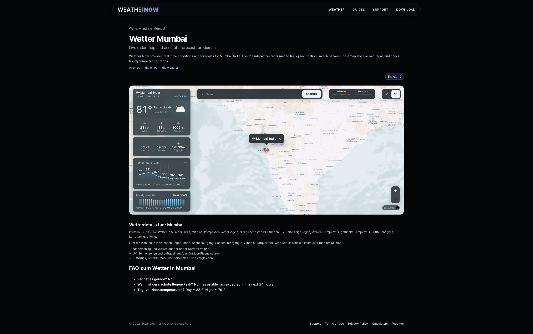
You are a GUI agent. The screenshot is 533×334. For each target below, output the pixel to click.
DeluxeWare (183, 323)
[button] (266, 150)
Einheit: (395, 76)
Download (405, 9)
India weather (169, 67)
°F (395, 94)
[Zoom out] (395, 199)
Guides (358, 9)
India (145, 28)
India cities (150, 67)
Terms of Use (334, 323)
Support (380, 9)
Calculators (380, 323)
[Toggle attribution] (397, 207)
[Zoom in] (395, 190)
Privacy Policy (358, 323)
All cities (134, 67)
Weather (337, 9)
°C (386, 94)
